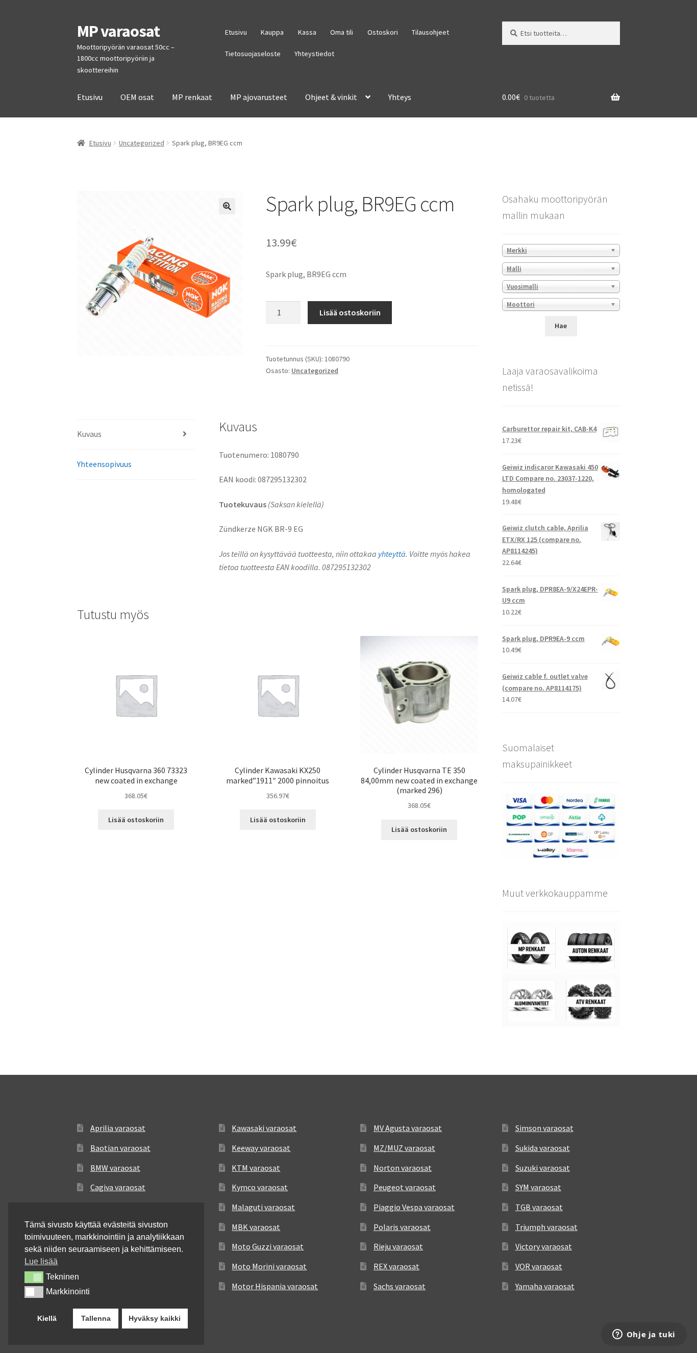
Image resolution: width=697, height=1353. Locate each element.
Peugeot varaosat (405, 1187)
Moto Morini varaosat (269, 1266)
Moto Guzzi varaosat (268, 1246)
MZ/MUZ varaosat (404, 1148)
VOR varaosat (538, 1266)
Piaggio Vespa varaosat (414, 1207)
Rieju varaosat (398, 1246)
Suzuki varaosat (542, 1168)
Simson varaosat (544, 1128)
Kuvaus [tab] (89, 434)
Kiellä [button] (47, 1318)
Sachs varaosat (400, 1286)
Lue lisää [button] (41, 1261)
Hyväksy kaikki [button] (155, 1318)
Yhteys (399, 97)
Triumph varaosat (546, 1227)
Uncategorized (141, 142)
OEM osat (137, 97)
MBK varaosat (256, 1227)
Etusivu (236, 32)
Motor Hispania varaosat (275, 1286)
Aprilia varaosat (117, 1128)
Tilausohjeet (430, 32)
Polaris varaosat (402, 1227)
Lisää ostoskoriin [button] (136, 819)
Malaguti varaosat (263, 1207)
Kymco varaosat (260, 1187)
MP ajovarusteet (258, 97)
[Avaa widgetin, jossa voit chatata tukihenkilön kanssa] (644, 1335)
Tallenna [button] (96, 1318)
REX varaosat (396, 1266)
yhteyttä (392, 554)
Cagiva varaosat (117, 1187)
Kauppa (272, 32)
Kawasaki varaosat (264, 1128)
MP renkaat (192, 97)
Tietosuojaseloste (253, 53)
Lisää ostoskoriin (350, 312)
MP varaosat (118, 31)
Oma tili (341, 32)
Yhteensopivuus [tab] (104, 464)
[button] (227, 206)
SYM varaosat (538, 1187)
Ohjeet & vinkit (331, 97)
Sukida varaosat (542, 1148)
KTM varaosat (256, 1168)
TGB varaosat (539, 1207)
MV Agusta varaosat (408, 1128)
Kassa (307, 32)
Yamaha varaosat (545, 1286)
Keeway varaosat (261, 1148)
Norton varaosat (403, 1168)
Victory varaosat (543, 1246)
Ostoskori (382, 32)
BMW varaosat (115, 1168)
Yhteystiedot (314, 53)
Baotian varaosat (120, 1148)
